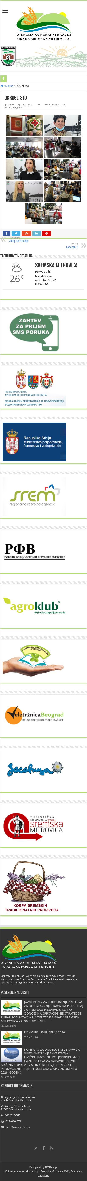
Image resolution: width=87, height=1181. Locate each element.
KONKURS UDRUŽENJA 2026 (44, 1032)
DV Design (51, 1167)
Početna (8, 85)
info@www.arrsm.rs (18, 1127)
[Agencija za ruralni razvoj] (43, 22)
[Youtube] (51, 1148)
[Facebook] (43, 1148)
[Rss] (36, 1148)
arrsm (11, 104)
